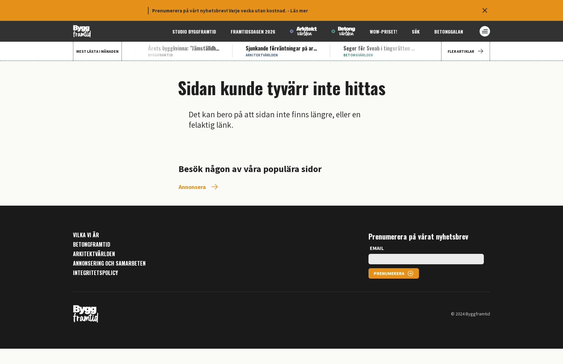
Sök (416, 31)
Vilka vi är (86, 235)
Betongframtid (91, 244)
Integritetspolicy (95, 272)
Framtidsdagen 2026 (253, 31)
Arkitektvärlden (94, 254)
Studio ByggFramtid (194, 31)
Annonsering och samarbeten (109, 263)
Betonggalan (448, 31)
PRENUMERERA (389, 273)
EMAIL (377, 248)
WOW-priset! (383, 31)
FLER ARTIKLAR (461, 51)
